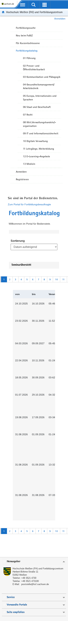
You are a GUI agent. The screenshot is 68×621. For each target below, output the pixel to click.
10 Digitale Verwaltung (35, 141)
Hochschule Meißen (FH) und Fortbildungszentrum (34, 12)
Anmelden (59, 18)
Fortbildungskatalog (26, 50)
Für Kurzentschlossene (28, 43)
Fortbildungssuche (26, 27)
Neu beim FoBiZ (24, 35)
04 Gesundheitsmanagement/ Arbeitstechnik (38, 86)
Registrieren (22, 179)
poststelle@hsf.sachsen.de (35, 584)
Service (11, 597)
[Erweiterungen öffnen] (44, 5)
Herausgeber (13, 561)
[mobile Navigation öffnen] (22, 5)
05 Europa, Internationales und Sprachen (39, 97)
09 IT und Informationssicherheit (40, 133)
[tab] (34, 561)
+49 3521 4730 (28, 578)
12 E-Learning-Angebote (36, 156)
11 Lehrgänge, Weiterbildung (38, 148)
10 (56, 279)
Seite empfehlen (16, 612)
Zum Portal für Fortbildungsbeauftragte (29, 204)
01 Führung (29, 58)
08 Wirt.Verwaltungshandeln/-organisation (39, 124)
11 (63, 279)
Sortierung (18, 240)
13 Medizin (29, 163)
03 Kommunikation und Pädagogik (41, 76)
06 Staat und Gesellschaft (37, 107)
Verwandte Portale (17, 604)
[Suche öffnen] (33, 5)
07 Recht (27, 114)
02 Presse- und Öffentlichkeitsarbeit (34, 67)
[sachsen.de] (8, 5)
